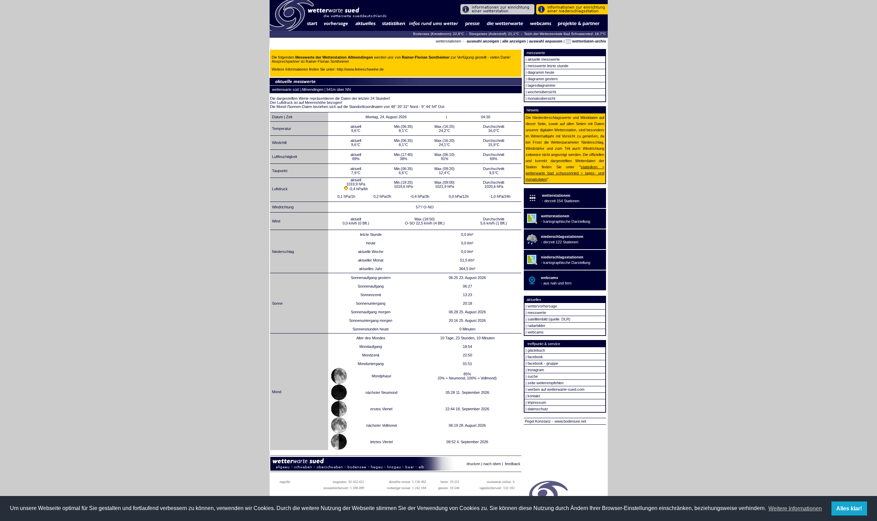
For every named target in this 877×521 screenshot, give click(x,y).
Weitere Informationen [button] (795, 508)
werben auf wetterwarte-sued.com (556, 389)
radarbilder (536, 326)
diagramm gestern (543, 79)
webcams (536, 332)
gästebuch (536, 350)
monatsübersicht (541, 98)
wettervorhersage (542, 306)
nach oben (492, 464)
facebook (535, 357)
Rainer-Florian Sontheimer (327, 61)
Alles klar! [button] (849, 508)
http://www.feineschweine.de (360, 69)
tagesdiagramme (541, 85)
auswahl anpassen (546, 41)
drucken (473, 464)
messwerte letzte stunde (548, 66)
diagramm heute (541, 72)
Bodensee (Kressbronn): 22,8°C (439, 34)
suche (533, 376)
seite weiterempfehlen (546, 383)
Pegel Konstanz (538, 421)
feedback (512, 464)
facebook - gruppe (543, 363)
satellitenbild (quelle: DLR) (549, 319)
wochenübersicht (542, 92)
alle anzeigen (514, 41)
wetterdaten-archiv (588, 41)
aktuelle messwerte (544, 59)
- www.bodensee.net (569, 421)
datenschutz (538, 409)
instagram (536, 370)
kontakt (534, 396)
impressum (537, 402)
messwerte (537, 313)
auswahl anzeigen (483, 41)
